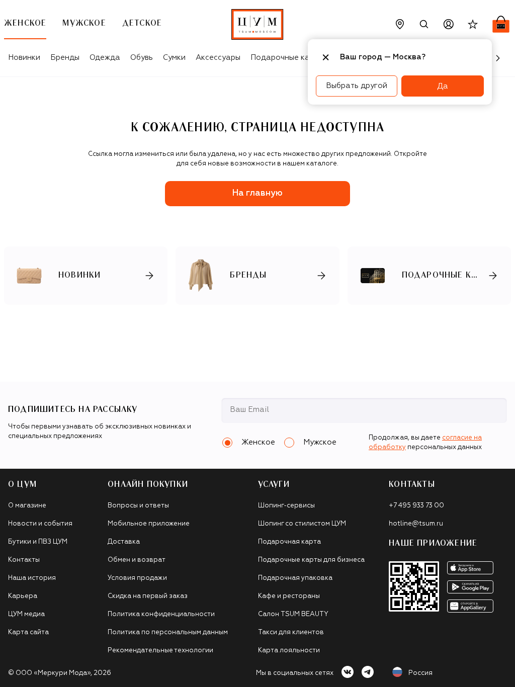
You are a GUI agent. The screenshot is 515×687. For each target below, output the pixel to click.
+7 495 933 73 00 (416, 505)
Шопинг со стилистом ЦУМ (302, 524)
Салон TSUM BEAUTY (293, 614)
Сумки (174, 57)
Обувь (141, 57)
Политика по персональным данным (168, 632)
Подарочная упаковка (295, 578)
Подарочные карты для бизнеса (311, 560)
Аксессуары (218, 57)
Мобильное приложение (149, 524)
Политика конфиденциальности (161, 614)
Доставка (124, 542)
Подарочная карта (289, 542)
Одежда (105, 57)
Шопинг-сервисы (286, 505)
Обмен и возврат (136, 560)
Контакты (24, 560)
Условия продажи (137, 578)
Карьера (22, 596)
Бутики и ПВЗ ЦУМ (37, 542)
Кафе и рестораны (289, 596)
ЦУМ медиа (26, 614)
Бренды (64, 57)
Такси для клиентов (291, 632)
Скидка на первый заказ (148, 596)
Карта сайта (28, 632)
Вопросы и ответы (138, 505)
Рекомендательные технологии (160, 650)
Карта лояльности (289, 650)
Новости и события (40, 524)
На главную (257, 193)
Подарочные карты (286, 57)
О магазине (27, 505)
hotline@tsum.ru (416, 524)
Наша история (32, 578)
